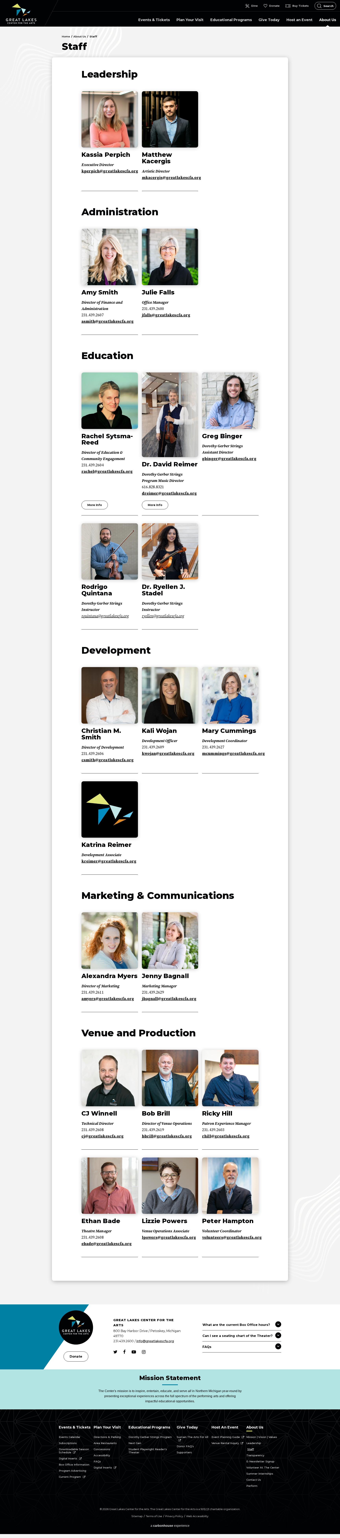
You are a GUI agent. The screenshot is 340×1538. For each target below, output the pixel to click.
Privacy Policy (174, 1516)
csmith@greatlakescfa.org (107, 760)
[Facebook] (124, 1352)
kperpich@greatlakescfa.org (109, 171)
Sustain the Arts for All (192, 1437)
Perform (251, 1485)
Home (66, 36)
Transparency (255, 1455)
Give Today (269, 20)
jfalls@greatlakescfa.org (166, 315)
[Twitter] (115, 1352)
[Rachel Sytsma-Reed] (109, 400)
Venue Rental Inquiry (225, 1443)
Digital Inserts (68, 1458)
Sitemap (136, 1516)
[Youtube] (134, 1352)
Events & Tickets (154, 20)
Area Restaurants (105, 1443)
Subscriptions (68, 1443)
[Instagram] (144, 1352)
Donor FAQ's (185, 1446)
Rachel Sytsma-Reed (107, 439)
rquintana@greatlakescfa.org (105, 616)
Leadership (253, 1443)
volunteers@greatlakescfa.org (231, 1237)
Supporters (184, 1452)
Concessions (102, 1449)
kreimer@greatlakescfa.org (108, 861)
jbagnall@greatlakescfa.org (169, 998)
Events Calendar (69, 1437)
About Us (327, 20)
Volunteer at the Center (262, 1467)
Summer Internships (259, 1473)
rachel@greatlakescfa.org (107, 471)
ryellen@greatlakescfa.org (163, 616)
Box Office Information (74, 1464)
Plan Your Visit (189, 20)
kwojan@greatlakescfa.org (168, 753)
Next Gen (134, 1443)
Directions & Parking (107, 1437)
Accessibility (102, 1455)
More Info (94, 505)
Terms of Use (154, 1516)
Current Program (70, 1476)
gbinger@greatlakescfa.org (229, 458)
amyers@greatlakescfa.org (107, 998)
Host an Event (299, 20)
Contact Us (253, 1479)
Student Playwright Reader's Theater (147, 1451)
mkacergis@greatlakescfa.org (171, 177)
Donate (76, 1356)
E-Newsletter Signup (260, 1461)
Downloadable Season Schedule (74, 1451)
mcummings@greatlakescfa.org (233, 753)
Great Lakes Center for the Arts (21, 14)
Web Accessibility (197, 1516)
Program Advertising (72, 1470)
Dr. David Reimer (170, 464)
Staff (250, 1449)
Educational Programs (231, 20)
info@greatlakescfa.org (155, 1341)
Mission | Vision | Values (261, 1437)
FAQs (97, 1461)
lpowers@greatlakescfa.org (169, 1237)
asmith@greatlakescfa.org (107, 321)
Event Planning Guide (226, 1437)
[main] (170, 665)
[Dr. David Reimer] (170, 414)
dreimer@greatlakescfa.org (169, 493)
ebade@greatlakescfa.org (106, 1243)
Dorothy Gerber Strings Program (150, 1437)
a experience (170, 1525)
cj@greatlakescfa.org (102, 1136)
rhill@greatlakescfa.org (225, 1136)
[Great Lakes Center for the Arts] (76, 1328)
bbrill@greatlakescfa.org (167, 1136)
